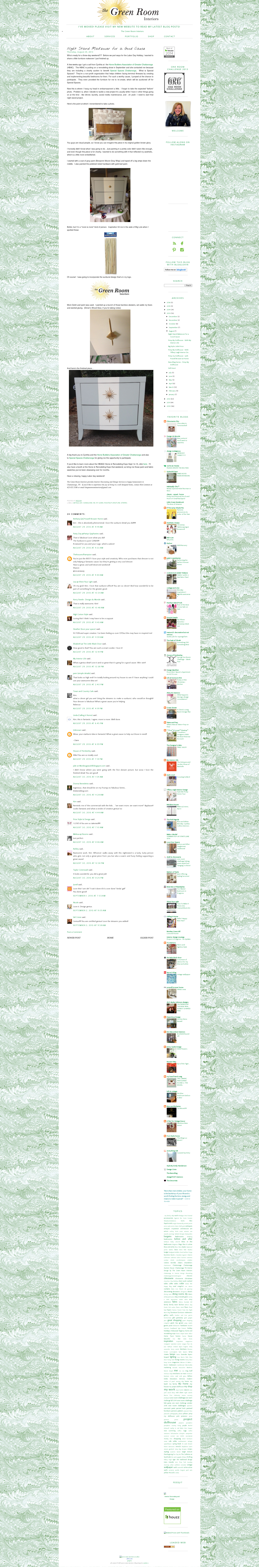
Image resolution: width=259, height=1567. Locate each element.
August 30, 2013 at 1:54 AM (88, 777)
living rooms (180, 1360)
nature (186, 1390)
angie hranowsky (178, 1223)
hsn (174, 1339)
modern (189, 1379)
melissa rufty (168, 1373)
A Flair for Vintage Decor (176, 1121)
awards (166, 1234)
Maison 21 (183, 1362)
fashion (181, 1305)
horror (184, 1336)
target (184, 1452)
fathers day (188, 1305)
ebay (176, 1297)
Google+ (129, 1561)
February (172, 391)
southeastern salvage (185, 1441)
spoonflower (168, 1444)
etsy (190, 1299)
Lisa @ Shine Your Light (83, 582)
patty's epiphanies (174, 558)
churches (167, 1281)
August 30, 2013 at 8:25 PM (88, 878)
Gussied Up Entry (183, 1153)
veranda (183, 1465)
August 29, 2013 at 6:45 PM (88, 723)
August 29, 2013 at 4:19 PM (88, 709)
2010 (169, 406)
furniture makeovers (185, 1312)
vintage (189, 1465)
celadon (189, 1260)
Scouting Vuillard (183, 777)
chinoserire (179, 1278)
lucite (169, 1362)
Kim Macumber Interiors (176, 1032)
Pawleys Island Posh (174, 603)
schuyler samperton (185, 1433)
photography (174, 1414)
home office (188, 1333)
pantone (174, 1411)
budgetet (172, 1252)
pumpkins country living (172, 1425)
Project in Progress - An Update (178, 939)
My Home (183, 1384)
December (173, 316)
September (173, 327)
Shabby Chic (168, 1439)
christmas (188, 1278)
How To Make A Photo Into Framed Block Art (183, 906)
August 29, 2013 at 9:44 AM (88, 575)
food (165, 1310)
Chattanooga (177, 1265)
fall (191, 1302)
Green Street (172, 708)
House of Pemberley (82, 751)
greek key (174, 1323)
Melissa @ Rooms (80, 834)
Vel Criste (77, 917)
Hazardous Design (173, 1017)
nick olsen (179, 1392)
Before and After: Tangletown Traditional (183, 846)
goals (185, 1318)
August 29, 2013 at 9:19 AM (88, 527)
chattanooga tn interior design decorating (178, 1273)
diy (81, 503)
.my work (174, 1215)
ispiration (174, 1344)
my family (173, 1384)
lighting (173, 1357)
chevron (189, 1276)
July (170, 373)
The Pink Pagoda (173, 820)
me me (181, 1371)
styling (166, 1452)
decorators (176, 1292)
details (76, 503)
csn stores (188, 1286)
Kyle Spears (183, 1352)
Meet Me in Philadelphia (176, 887)
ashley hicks (174, 1231)
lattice (178, 1354)
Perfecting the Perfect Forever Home (183, 562)
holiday (189, 1328)
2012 (169, 399)
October (172, 324)
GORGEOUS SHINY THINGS (177, 573)
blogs (180, 1244)
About (90, 36)
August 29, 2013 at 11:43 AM (88, 622)
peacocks (167, 1414)
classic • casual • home (175, 494)
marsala (174, 1367)
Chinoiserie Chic (173, 421)
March (171, 387)
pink (177, 1416)
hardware (87, 503)
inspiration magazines (184, 1341)
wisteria (171, 1470)
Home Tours (169, 1336)
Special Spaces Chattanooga (123, 70)
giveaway (179, 1318)
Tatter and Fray (172, 722)
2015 (169, 306)
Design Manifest (173, 670)
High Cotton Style (80, 614)
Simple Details (172, 618)
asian (181, 1231)
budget (166, 1252)
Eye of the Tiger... (183, 1064)
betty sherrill (175, 1242)
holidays (167, 1331)
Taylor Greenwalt (80, 870)
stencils (178, 1446)
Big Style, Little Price (175, 346)
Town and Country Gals (83, 691)
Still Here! (172, 368)
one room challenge (177, 1398)
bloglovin (175, 1244)
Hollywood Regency (177, 1331)
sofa (170, 1441)
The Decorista (172, 1181)
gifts (174, 1318)
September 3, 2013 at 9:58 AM (89, 925)
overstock (167, 1408)
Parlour (169, 543)
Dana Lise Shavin (177, 1289)
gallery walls (168, 1315)
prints (176, 1419)
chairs (180, 1263)
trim (176, 1462)
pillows (185, 1414)
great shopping (174, 1320)
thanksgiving (168, 1454)
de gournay (188, 1289)
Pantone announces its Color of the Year (183, 512)
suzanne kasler (175, 1452)
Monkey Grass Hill (173, 931)
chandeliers (188, 1263)
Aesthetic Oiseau (173, 523)
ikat (179, 1339)
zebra (177, 1473)
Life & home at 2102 (174, 678)
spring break (176, 1444)
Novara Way (171, 1062)
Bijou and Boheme (173, 1106)
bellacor (166, 1242)
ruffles (179, 1431)
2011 (168, 403)
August (171, 331)
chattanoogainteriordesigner (172, 1276)
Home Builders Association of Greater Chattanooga (130, 64)
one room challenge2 (177, 1406)
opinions (189, 1406)
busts (173, 1255)
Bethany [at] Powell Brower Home (88, 519)
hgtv (179, 1328)
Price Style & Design (81, 819)
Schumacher (174, 1433)
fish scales (171, 1307)
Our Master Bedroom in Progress (181, 891)
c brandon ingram (180, 1255)
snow (165, 1441)
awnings (171, 1234)
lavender (184, 1354)
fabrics (181, 1302)
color (181, 1283)
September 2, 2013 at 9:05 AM (89, 910)
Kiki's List (170, 538)
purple (184, 1425)
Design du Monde (173, 436)
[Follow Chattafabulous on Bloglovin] (175, 271)
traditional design (186, 1459)
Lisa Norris (181, 1357)
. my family (167, 1215)
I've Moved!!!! (182, 1108)
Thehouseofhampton (82, 555)
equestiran (174, 1299)
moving (178, 1381)
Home (110, 937)
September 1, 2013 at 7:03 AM (89, 896)
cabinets (173, 1257)
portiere (166, 1419)
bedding (189, 1237)
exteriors (167, 1302)
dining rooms (178, 1294)
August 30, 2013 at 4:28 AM (88, 795)
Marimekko (188, 1365)
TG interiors (171, 943)
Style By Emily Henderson (177, 1166)
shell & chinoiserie (174, 857)
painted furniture (112, 503)
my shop (188, 1386)
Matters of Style (173, 872)
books (184, 1247)
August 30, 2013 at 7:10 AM (88, 827)
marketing (167, 1367)
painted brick (180, 1408)
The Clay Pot (177, 1454)
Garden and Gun (181, 1315)
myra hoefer (179, 1390)
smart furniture (187, 1439)
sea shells (180, 1436)
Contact (169, 36)
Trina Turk (182, 1462)
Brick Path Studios (185, 1250)
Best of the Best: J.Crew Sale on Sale (183, 607)
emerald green (183, 1297)
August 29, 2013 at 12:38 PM (88, 667)
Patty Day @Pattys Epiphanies (86, 534)
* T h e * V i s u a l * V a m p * (177, 730)
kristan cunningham (170, 1352)
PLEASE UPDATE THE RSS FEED (178, 468)
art (191, 1229)
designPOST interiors (175, 1177)
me (94, 503)
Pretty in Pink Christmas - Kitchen (182, 682)
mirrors (182, 1379)
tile (178, 1459)
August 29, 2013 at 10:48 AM (88, 608)
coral (174, 1286)
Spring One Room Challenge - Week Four (184, 659)
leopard (166, 1357)
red (178, 1428)
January (172, 394)
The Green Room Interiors (132, 31)
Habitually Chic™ (173, 487)
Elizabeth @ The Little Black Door (87, 644)
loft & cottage (172, 1091)
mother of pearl (169, 1381)
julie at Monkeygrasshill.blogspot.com (89, 766)
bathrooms (179, 1237)
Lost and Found (172, 933)
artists (166, 1231)
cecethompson (180, 1260)
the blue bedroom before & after (183, 1096)
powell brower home (175, 987)
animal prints (188, 1223)
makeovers (172, 1365)
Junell (75, 885)
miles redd (174, 1376)
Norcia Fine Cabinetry (172, 1395)
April (171, 384)
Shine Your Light (173, 902)
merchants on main (179, 1373)
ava (191, 1231)
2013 (169, 313)
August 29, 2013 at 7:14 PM (88, 759)
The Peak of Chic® (174, 640)
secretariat (189, 1436)
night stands (188, 1392)
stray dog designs (181, 1449)
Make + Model (172, 834)
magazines (176, 1362)
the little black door (174, 958)
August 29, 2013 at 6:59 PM (88, 744)
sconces (166, 1436)
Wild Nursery (182, 545)
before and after (183, 1239)
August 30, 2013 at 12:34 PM (88, 863)
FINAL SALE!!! (182, 747)
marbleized (180, 1365)
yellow (166, 1473)
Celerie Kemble (170, 1263)
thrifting (189, 1457)
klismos (190, 1349)
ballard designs (180, 1234)
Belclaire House (173, 805)
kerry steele (175, 1349)
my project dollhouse (176, 1387)
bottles (171, 1250)
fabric (174, 1302)
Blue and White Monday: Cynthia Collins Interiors (183, 824)
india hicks (187, 1339)
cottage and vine (173, 588)
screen (173, 1436)
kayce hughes (183, 1347)
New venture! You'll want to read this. (182, 440)
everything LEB (172, 1151)
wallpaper (168, 1467)
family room (173, 1305)
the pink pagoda (176, 1457)
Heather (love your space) (84, 629)
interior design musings (175, 937)
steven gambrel (169, 1449)
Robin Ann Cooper (186, 1428)
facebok (186, 1302)
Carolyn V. (146, 1563)
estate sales (183, 1299)
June (171, 376)
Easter (172, 1297)
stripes (124, 503)
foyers (169, 1310)
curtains (167, 1289)
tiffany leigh (168, 1459)
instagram (167, 1344)
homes (178, 1336)
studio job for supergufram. (177, 637)
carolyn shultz (169, 1260)
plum (190, 1416)
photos (180, 1414)
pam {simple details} (82, 673)
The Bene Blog (172, 1173)
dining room (168, 1294)
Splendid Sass (172, 472)
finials (166, 1307)
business (167, 1255)
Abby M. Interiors (173, 693)
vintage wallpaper (183, 974)
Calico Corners (181, 1257)
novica (184, 1395)
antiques (189, 1226)
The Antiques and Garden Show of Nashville (183, 764)
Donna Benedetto (81, 784)
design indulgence (173, 451)
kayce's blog (171, 972)
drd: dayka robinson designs (177, 1002)
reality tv (173, 1428)
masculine (182, 1367)
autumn (186, 1231)
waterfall (180, 1467)
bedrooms (168, 1239)
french (180, 1310)
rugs (185, 1431)
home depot (180, 1333)
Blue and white (169, 1247)
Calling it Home (172, 916)
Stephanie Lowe (187, 1446)
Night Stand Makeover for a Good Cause (106, 49)
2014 (169, 310)
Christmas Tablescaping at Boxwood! (183, 527)
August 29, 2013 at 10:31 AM (88, 593)
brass (176, 1250)
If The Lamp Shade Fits (175, 508)
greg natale (188, 1323)
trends (171, 1462)
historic (184, 1328)
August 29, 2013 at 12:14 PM (88, 652)
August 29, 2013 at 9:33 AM (88, 548)
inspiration (168, 1341)
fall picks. (170, 540)
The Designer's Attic (174, 745)
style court (171, 775)
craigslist (181, 1286)
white (186, 1467)
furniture (174, 1312)
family (166, 1305)
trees (165, 1462)
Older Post (146, 937)
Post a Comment (74, 932)
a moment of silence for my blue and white (182, 962)
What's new (181, 989)
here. (145, 463)
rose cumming (169, 1431)
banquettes (188, 1234)
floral (190, 1307)
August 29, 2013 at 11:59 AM (88, 637)
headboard (173, 1328)
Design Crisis (171, 1169)
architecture (184, 1229)
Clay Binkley (174, 1281)
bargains (167, 1236)
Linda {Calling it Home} (82, 715)
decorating (168, 1292)
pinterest (184, 1416)
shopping (177, 1439)
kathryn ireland (173, 1347)
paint (173, 1408)
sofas (175, 1441)
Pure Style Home (173, 1136)
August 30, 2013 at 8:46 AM (88, 842)
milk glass (182, 1376)
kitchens (183, 1349)
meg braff (188, 1371)
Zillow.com (129, 1559)
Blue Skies (178, 1247)
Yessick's (172, 1473)
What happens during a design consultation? (183, 697)
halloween (176, 1325)
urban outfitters (175, 1465)
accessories (168, 1218)
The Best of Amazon (174, 504)
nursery (189, 1395)
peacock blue (188, 1411)
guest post (168, 1325)
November (173, 320)
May (170, 380)
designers (184, 1292)
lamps (172, 1354)
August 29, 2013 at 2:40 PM (88, 685)
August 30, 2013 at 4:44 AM (88, 813)
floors (186, 1307)
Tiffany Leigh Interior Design (177, 790)
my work (99, 503)
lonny (187, 1360)
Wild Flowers (182, 1049)
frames (174, 1310)
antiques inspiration (171, 1229)
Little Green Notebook (175, 502)
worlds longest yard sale (183, 1470)
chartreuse (167, 1265)
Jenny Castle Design (174, 1047)
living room (170, 1360)
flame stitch (180, 1307)
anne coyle (167, 1226)
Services (110, 36)
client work (183, 1281)
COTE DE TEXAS (173, 466)
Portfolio (131, 36)
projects (181, 1423)
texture (189, 1452)
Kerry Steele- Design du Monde (86, 600)
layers (190, 1354)
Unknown (77, 730)
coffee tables (173, 1284)
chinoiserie (168, 1278)
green (181, 1323)
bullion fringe (188, 1252)
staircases (171, 1446)
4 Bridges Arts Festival (185, 1215)
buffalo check (179, 1252)
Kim (74, 802)
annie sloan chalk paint (178, 1226)
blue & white (187, 1244)
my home (185, 1381)
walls (175, 1467)
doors (190, 1294)
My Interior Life (79, 659)
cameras (189, 1257)
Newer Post (73, 937)
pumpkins (189, 1423)
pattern (180, 1411)
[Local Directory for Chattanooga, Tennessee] (169, 1547)
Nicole (76, 903)
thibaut (184, 1457)
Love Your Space (173, 842)
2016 (169, 302)
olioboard (167, 1398)
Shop (151, 36)
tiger (174, 1459)
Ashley (76, 849)
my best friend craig (174, 1076)
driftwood (167, 1297)
